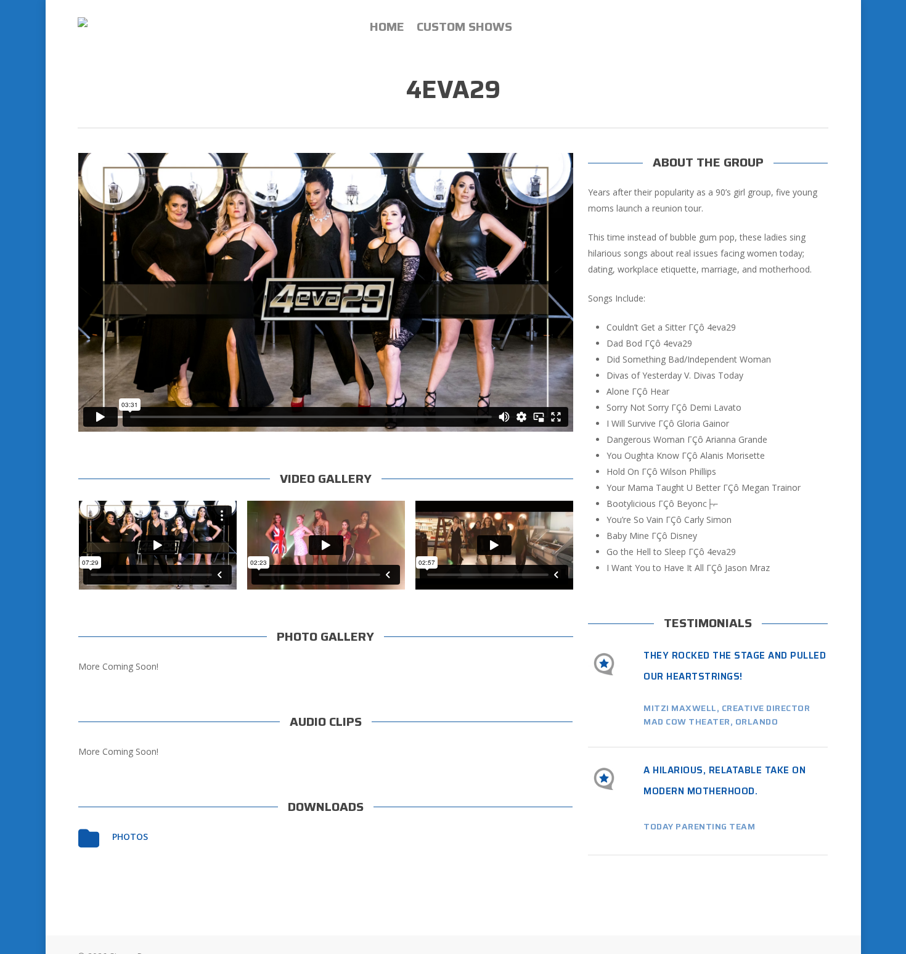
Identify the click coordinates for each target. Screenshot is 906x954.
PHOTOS (130, 836)
